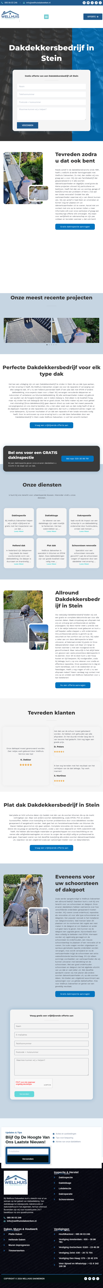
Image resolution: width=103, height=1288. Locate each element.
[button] (46, 17)
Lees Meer (19, 531)
